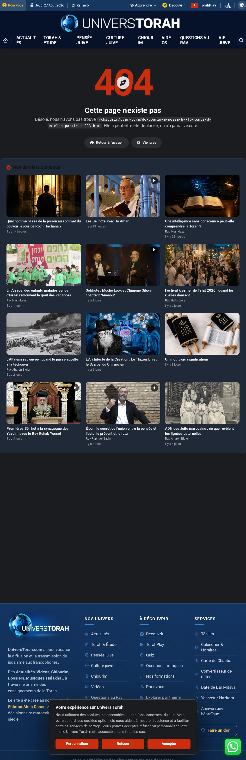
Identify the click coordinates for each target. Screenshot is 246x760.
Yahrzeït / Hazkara (217, 698)
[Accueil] (5, 40)
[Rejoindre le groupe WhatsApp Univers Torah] (233, 747)
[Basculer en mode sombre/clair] (242, 5)
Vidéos (166, 40)
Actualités (26, 40)
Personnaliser (77, 744)
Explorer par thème (163, 697)
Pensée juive (84, 40)
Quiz (150, 655)
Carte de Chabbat (217, 660)
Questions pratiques (164, 665)
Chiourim (146, 40)
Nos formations (160, 676)
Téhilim (207, 634)
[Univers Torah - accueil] (40, 626)
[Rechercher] (241, 40)
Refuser (123, 744)
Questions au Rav (194, 40)
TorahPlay (155, 644)
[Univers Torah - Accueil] (123, 23)
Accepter (169, 744)
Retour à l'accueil (109, 142)
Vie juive (224, 40)
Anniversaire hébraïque (212, 711)
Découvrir (154, 634)
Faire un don (219, 730)
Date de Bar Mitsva (218, 687)
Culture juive (115, 40)
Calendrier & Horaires (212, 647)
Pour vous (155, 687)
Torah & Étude (52, 40)
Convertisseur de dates (216, 674)
